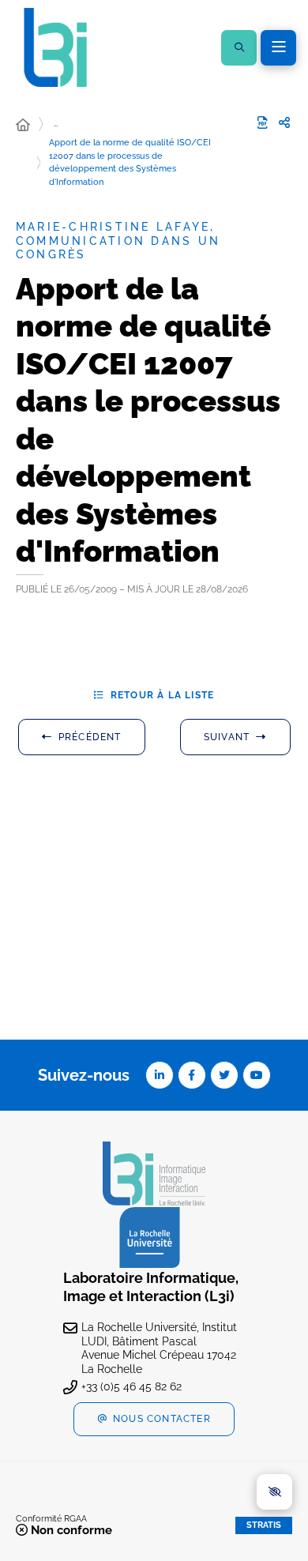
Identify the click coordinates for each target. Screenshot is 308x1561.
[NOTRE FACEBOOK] (192, 1075)
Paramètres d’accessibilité (274, 1492)
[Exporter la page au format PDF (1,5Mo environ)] (262, 122)
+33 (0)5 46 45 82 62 (131, 1386)
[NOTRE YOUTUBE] (256, 1075)
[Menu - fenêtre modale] (278, 48)
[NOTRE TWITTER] (224, 1075)
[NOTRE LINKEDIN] (159, 1075)
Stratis (263, 1525)
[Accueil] (23, 125)
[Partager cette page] (284, 123)
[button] (239, 48)
